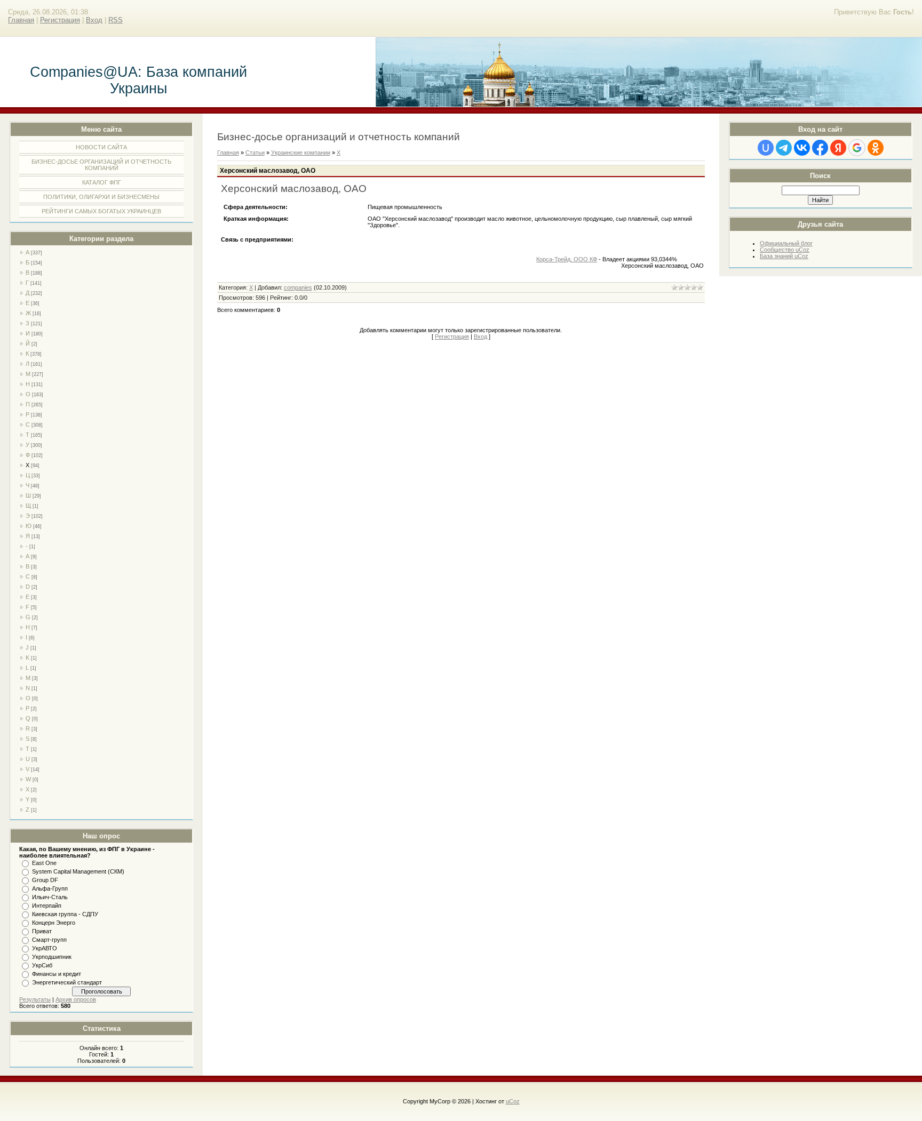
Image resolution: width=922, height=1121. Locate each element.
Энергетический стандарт (67, 982)
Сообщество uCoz (784, 249)
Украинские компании (300, 152)
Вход (94, 20)
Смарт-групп (49, 939)
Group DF (45, 880)
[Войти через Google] (856, 147)
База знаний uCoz (784, 256)
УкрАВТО (44, 948)
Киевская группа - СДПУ (65, 914)
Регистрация (60, 20)
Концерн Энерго (53, 922)
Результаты (35, 999)
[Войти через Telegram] (784, 148)
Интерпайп (46, 905)
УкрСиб (42, 965)
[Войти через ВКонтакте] (802, 148)
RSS (115, 20)
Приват (42, 931)
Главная (21, 20)
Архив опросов (75, 999)
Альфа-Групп (50, 888)
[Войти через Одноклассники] (876, 148)
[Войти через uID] (766, 148)
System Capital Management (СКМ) (78, 871)
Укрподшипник (51, 957)
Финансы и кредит (56, 974)
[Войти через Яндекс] (838, 148)
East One (44, 863)
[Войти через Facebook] (820, 148)
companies (298, 287)
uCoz (513, 1101)
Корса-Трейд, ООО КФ (566, 259)
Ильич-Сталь (50, 897)
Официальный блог (786, 243)
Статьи (255, 152)
